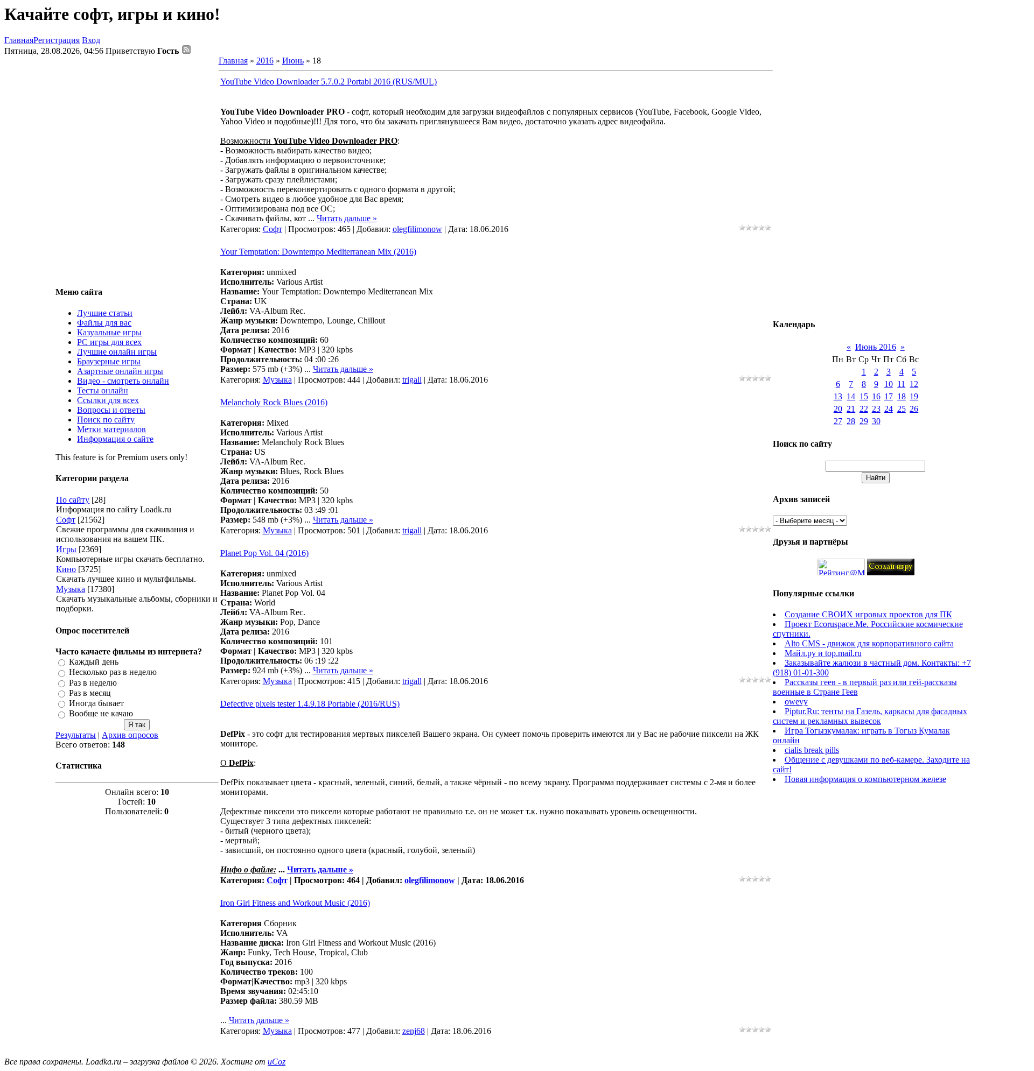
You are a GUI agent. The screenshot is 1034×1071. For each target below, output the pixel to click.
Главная (18, 40)
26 (914, 408)
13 (838, 396)
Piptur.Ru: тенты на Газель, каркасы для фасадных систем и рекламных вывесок (870, 716)
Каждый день (93, 661)
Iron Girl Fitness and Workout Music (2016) (295, 902)
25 (901, 408)
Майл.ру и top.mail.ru (823, 653)
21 (851, 408)
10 (888, 384)
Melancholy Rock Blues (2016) (273, 402)
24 (888, 408)
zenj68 (413, 1030)
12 (914, 384)
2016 (265, 60)
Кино (66, 569)
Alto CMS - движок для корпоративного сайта (869, 643)
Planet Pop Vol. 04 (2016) (264, 553)
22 (864, 408)
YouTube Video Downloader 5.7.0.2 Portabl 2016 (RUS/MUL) (328, 81)
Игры (66, 549)
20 (838, 408)
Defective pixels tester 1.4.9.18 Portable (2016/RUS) (310, 703)
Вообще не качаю (101, 713)
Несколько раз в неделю (113, 672)
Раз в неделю (93, 682)
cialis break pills (812, 750)
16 (876, 396)
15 (864, 396)
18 (901, 396)
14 (851, 396)
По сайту (72, 499)
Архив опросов (130, 734)
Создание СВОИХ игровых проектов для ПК (868, 614)
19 (914, 396)
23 (876, 408)
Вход (91, 40)
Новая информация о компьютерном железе (865, 779)
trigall (412, 379)
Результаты (75, 734)
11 (901, 384)
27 (838, 421)
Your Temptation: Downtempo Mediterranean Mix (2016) (318, 251)
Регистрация (56, 40)
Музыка (70, 589)
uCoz (276, 1061)
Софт (65, 519)
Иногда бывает (96, 703)
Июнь (293, 60)
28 (851, 421)
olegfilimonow (417, 229)
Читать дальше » (347, 218)
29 (864, 421)
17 (888, 396)
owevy (796, 701)
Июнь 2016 (875, 346)
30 (876, 421)
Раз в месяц (90, 692)
